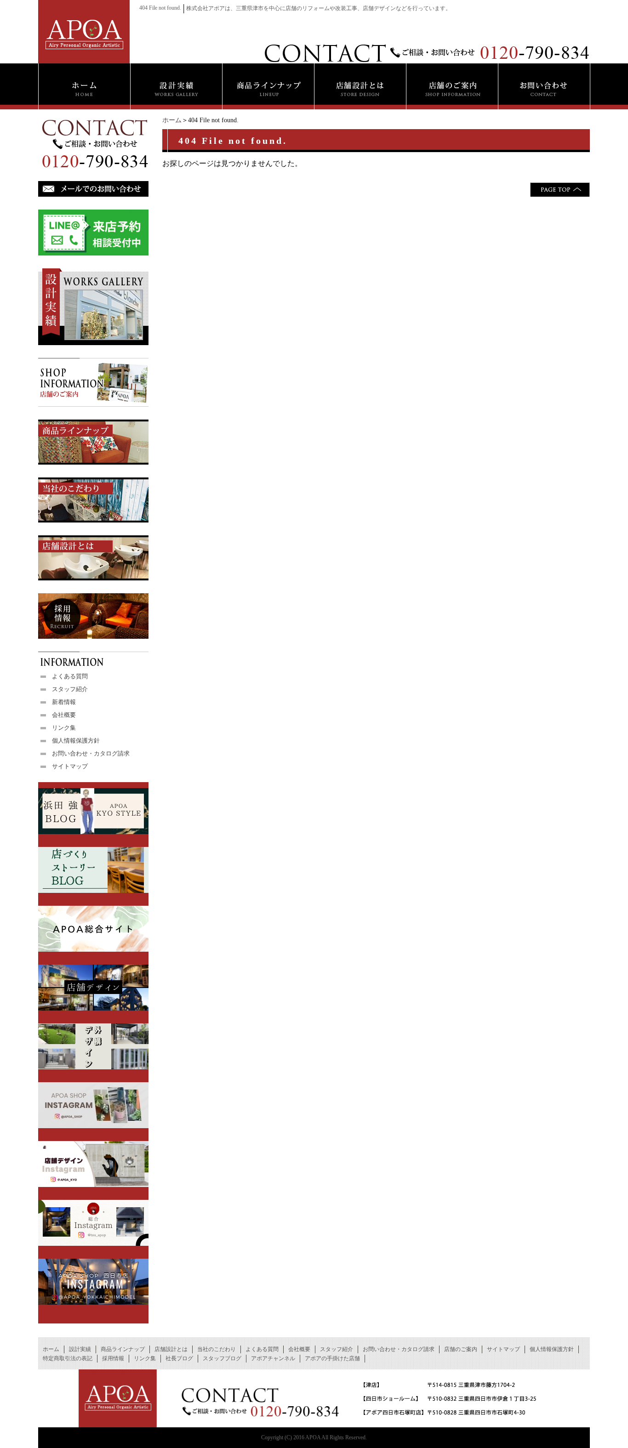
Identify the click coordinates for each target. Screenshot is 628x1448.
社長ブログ (179, 1358)
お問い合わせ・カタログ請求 (91, 753)
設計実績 (80, 1349)
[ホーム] (84, 86)
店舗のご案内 (460, 1349)
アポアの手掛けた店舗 (332, 1358)
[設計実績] (176, 86)
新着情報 (64, 701)
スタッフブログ (222, 1358)
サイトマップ (70, 766)
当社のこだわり (216, 1349)
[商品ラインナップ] (268, 86)
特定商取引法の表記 (67, 1358)
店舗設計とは (171, 1349)
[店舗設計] (360, 86)
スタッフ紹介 (70, 689)
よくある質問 (70, 676)
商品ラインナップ (123, 1349)
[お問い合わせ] (544, 86)
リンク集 (64, 727)
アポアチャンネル (273, 1358)
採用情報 (113, 1358)
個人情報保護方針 (76, 740)
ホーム (172, 120)
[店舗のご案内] (452, 86)
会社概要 (64, 714)
